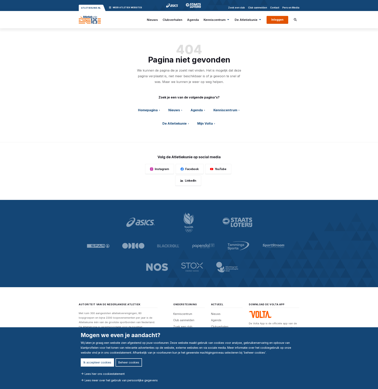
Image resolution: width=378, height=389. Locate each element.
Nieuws (152, 20)
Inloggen (277, 19)
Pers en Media (290, 7)
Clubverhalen (172, 20)
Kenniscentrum (215, 20)
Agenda (193, 20)
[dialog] (189, 358)
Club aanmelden (257, 7)
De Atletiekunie (246, 20)
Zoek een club (236, 7)
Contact (274, 7)
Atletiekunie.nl (91, 8)
